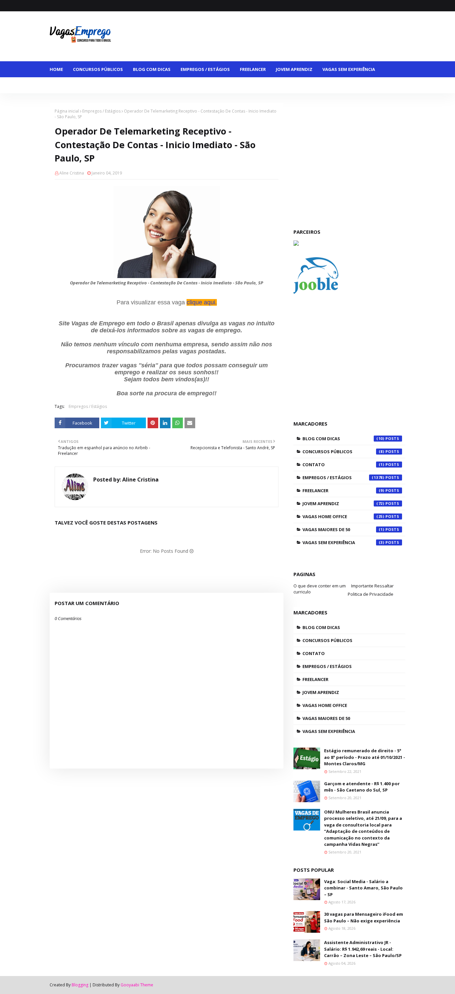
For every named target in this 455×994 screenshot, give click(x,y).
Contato (343, 465)
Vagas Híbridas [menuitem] (185, 85)
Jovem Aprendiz (343, 503)
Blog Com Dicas (343, 439)
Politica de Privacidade (370, 594)
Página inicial (67, 111)
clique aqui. (202, 302)
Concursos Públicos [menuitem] (98, 69)
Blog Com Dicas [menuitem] (152, 69)
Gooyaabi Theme (137, 985)
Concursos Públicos (343, 452)
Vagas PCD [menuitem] (225, 85)
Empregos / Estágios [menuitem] (205, 69)
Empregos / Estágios (101, 111)
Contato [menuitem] (258, 85)
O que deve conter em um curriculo (319, 589)
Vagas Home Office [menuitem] (134, 85)
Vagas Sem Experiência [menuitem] (348, 69)
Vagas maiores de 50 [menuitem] (78, 85)
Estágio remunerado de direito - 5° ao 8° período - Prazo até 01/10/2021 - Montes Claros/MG (364, 757)
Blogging (80, 985)
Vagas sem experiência (343, 542)
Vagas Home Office (343, 516)
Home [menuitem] (56, 69)
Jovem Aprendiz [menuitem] (294, 69)
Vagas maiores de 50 (343, 529)
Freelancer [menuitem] (253, 69)
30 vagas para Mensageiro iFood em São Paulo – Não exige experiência (363, 917)
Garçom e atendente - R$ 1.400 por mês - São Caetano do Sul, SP (362, 787)
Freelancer (343, 491)
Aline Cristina (71, 173)
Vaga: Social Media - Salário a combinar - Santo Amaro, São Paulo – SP (363, 887)
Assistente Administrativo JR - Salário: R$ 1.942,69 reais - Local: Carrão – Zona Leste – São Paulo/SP (363, 948)
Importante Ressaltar (372, 586)
